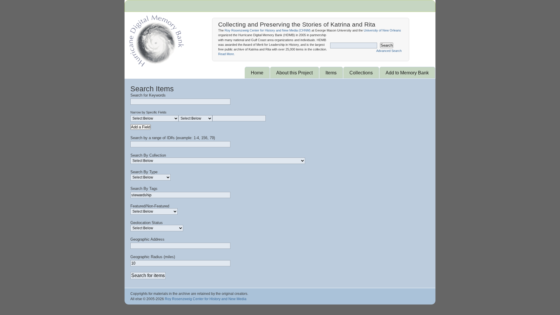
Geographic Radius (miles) (152, 257)
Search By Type (144, 172)
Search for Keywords (148, 95)
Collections (361, 72)
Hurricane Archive (155, 39)
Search (387, 45)
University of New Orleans (382, 30)
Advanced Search (389, 50)
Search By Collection (148, 155)
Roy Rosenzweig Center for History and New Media (205, 299)
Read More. (226, 54)
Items (331, 72)
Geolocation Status (146, 222)
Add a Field (140, 127)
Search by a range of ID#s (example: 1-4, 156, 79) (172, 138)
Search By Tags (144, 188)
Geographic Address (147, 239)
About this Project (294, 72)
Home (257, 72)
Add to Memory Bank (407, 72)
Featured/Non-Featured (149, 206)
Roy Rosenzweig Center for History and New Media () (268, 30)
